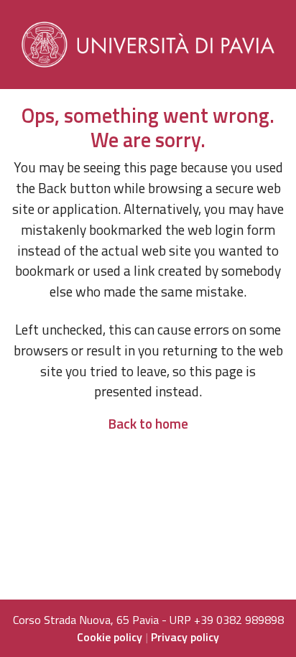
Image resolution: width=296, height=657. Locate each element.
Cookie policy (109, 637)
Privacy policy (185, 637)
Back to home (148, 423)
